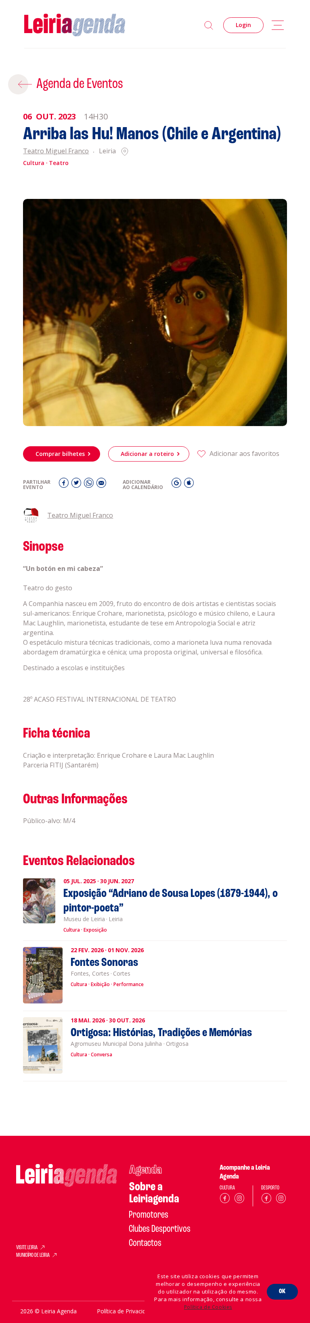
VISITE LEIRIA (27, 1248)
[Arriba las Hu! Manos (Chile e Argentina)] (155, 312)
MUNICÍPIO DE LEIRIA (33, 1255)
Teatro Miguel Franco (56, 151)
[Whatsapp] (90, 485)
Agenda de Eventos (79, 84)
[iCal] (189, 485)
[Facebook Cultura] (225, 1199)
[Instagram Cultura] (239, 1199)
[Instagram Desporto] (281, 1199)
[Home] (74, 25)
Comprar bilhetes (60, 454)
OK (282, 1291)
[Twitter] (77, 485)
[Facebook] (65, 485)
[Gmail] (177, 485)
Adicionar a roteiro (147, 454)
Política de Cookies (208, 1307)
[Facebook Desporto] (266, 1199)
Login (243, 25)
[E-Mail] (101, 485)
